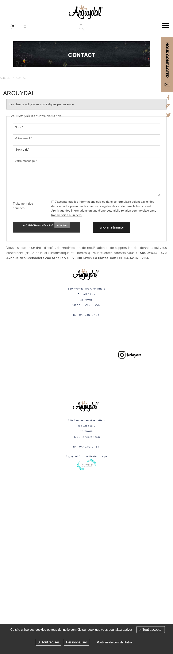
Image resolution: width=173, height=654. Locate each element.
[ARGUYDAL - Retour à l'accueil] (25, 26)
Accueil (5, 77)
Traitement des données (23, 206)
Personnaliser (76, 642)
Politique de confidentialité (114, 642)
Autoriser (62, 225)
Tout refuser (50, 642)
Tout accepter (152, 629)
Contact (22, 77)
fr (13, 26)
